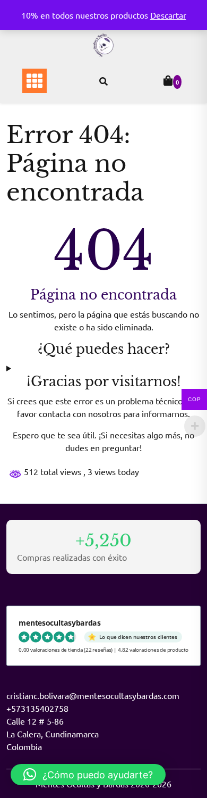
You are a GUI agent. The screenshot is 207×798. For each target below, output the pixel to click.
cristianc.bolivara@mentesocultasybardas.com (92, 695)
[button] (88, 774)
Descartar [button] (168, 15)
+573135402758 (37, 708)
